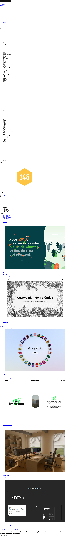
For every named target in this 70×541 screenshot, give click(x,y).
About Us (2, 529)
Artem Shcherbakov (7, 425)
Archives (10, 529)
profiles (4, 13)
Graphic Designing (6, 218)
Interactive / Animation (6, 219)
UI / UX (4, 220)
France (3, 195)
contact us (4, 21)
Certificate (19, 529)
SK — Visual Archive (7, 525)
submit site (2, 5)
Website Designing (6, 216)
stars (3, 19)
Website (3, 3)
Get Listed (4, 30)
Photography (5, 222)
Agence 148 (5, 274)
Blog (16, 529)
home (4, 10)
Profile (3, 2)
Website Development (6, 215)
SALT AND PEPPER (6, 427)
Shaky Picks (5, 374)
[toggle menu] (0, 28)
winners (1, 326)
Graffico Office (6, 475)
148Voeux (5, 272)
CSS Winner (2, 4)
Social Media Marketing (7, 221)
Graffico (4, 477)
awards (4, 11)
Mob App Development (7, 217)
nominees (4, 12)
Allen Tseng (5, 376)
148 (3, 324)
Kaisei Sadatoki (5, 527)
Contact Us (6, 529)
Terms (13, 529)
